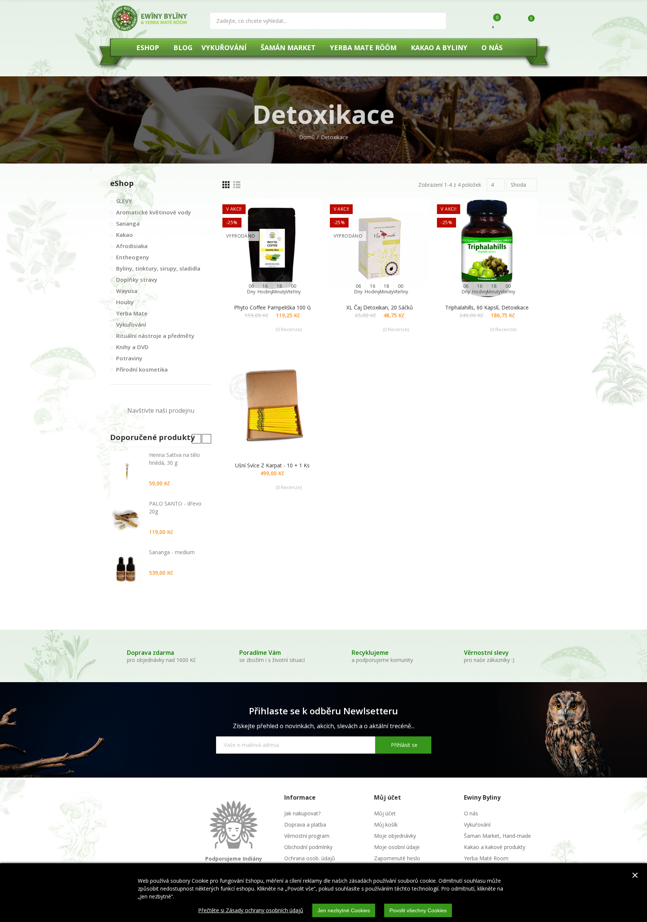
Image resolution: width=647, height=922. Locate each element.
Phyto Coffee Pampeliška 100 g (272, 307)
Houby (125, 302)
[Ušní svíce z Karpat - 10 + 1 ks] (272, 406)
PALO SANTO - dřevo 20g (175, 507)
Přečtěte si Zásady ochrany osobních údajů (250, 910)
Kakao (124, 234)
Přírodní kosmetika (142, 369)
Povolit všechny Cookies (418, 910)
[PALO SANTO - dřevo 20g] (126, 520)
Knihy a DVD (132, 347)
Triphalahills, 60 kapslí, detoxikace (487, 307)
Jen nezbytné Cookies (344, 910)
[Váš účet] (509, 21)
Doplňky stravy (136, 279)
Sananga (128, 223)
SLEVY (124, 201)
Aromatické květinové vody (153, 212)
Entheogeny (132, 257)
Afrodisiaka (132, 246)
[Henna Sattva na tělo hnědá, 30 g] (126, 471)
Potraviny (129, 358)
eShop (122, 183)
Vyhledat (434, 21)
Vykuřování (131, 324)
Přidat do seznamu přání (303, 226)
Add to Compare (303, 211)
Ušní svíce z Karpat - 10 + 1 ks (272, 465)
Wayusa (126, 290)
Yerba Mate (132, 313)
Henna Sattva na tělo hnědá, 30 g (174, 458)
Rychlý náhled (303, 241)
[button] (196, 438)
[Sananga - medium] (126, 568)
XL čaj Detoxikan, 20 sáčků (379, 307)
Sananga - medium (172, 552)
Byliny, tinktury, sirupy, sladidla (158, 268)
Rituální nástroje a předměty (155, 335)
